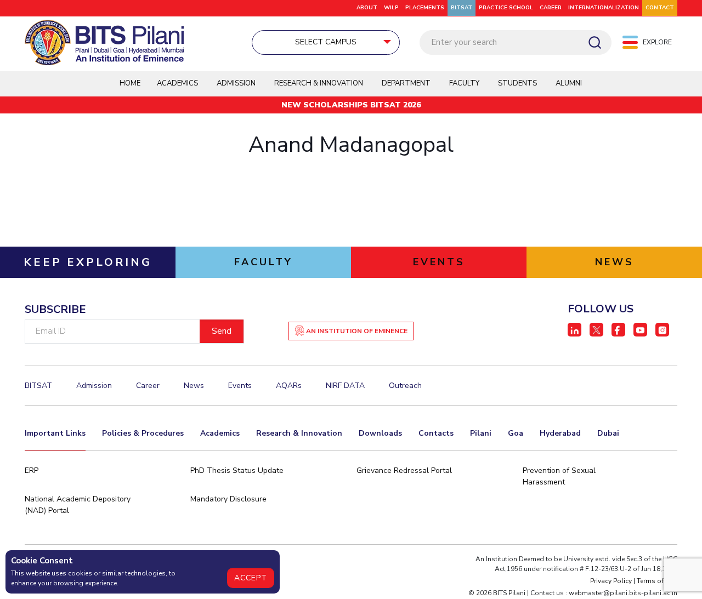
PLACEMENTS (424, 8)
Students (517, 83)
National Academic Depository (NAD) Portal (78, 505)
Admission (236, 83)
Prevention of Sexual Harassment (559, 476)
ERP (31, 470)
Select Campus (325, 42)
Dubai (608, 433)
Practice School (506, 8)
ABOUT (366, 8)
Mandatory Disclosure (228, 499)
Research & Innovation (299, 433)
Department (406, 83)
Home (130, 83)
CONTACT (660, 8)
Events (240, 385)
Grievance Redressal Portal (404, 470)
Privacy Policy (611, 581)
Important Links (55, 433)
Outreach (405, 385)
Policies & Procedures (143, 433)
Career (551, 8)
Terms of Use (657, 581)
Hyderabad (560, 433)
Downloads (380, 433)
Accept (250, 578)
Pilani (480, 433)
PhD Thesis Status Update (237, 470)
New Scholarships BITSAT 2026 (351, 105)
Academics (220, 433)
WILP (391, 8)
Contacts (436, 433)
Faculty (464, 83)
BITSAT (461, 8)
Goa (515, 433)
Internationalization (603, 8)
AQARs (289, 385)
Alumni (569, 83)
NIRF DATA (345, 385)
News (194, 385)
